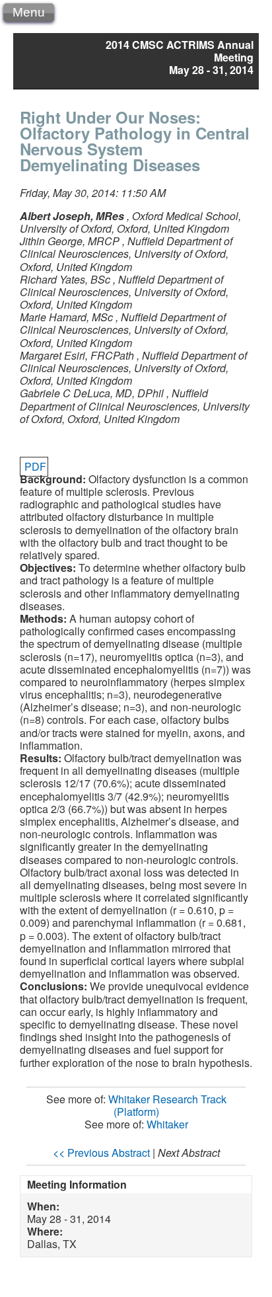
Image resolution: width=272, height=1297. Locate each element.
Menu (29, 12)
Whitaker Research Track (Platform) (167, 1105)
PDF (35, 466)
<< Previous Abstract (101, 1152)
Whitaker (167, 1124)
